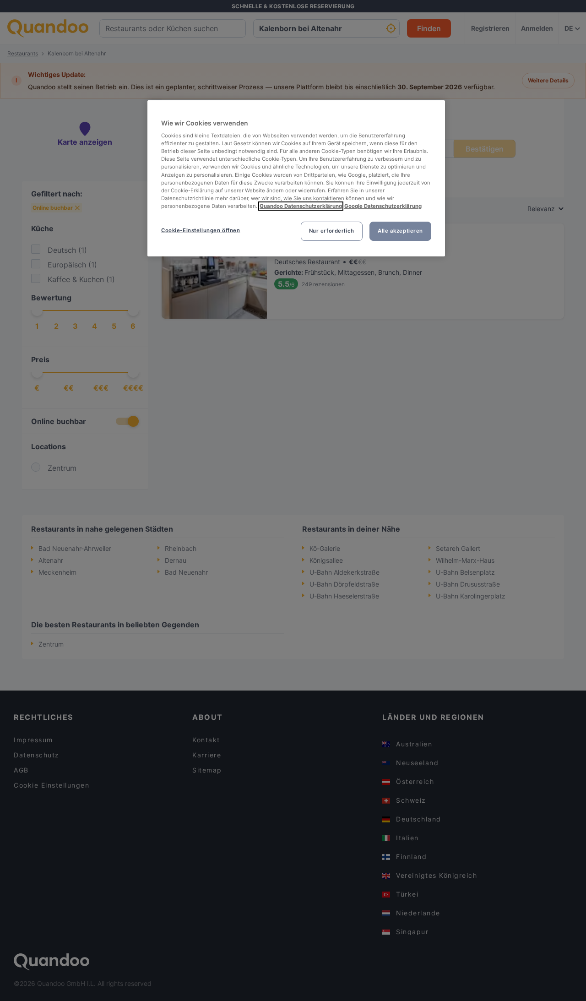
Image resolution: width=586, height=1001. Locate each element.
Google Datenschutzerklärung (383, 206)
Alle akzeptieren (400, 231)
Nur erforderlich (331, 231)
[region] (296, 178)
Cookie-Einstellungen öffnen (200, 230)
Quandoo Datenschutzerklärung (301, 206)
